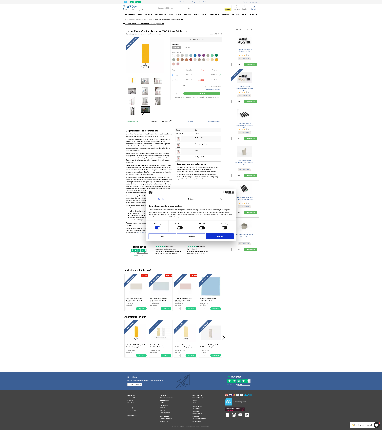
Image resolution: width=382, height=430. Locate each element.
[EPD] (178, 151)
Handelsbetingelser (214, 121)
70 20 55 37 (133, 410)
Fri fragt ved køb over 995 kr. (192, 2)
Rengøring (187, 14)
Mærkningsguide (164, 400)
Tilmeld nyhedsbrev (135, 384)
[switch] (180, 227)
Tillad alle (219, 236)
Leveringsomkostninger (213, 89)
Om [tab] (221, 199)
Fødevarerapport (196, 421)
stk (183, 85)
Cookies (194, 400)
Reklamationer (164, 421)
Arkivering (148, 14)
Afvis (162, 236)
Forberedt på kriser (165, 412)
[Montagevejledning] (178, 145)
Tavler (124, 19)
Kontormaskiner (160, 14)
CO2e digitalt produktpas (199, 418)
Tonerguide (236, 9)
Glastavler (131, 19)
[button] (189, 8)
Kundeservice (253, 2)
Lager (204, 14)
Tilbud (227, 9)
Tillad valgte (191, 236)
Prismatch (190, 121)
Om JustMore (196, 408)
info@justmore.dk (134, 408)
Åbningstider (195, 411)
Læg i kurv (202, 93)
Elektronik (225, 14)
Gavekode (162, 407)
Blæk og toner (214, 14)
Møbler (178, 14)
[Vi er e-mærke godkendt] (125, 2)
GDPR (194, 403)
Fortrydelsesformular (166, 418)
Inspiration (253, 14)
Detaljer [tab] (191, 199)
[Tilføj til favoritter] (176, 94)
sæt (239, 138)
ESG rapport (195, 416)
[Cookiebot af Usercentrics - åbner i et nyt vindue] (225, 192)
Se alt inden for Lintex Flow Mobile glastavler (144, 24)
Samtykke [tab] (161, 199)
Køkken (196, 14)
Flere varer (235, 14)
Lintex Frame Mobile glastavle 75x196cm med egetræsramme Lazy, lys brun (210, 347)
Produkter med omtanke (166, 398)
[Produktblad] (178, 139)
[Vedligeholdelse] (178, 158)
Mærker (245, 2)
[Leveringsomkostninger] (170, 121)
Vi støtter (162, 410)
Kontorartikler (130, 14)
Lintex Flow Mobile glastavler (144, 19)
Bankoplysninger (197, 413)
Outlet (244, 14)
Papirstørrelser (164, 405)
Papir (171, 14)
